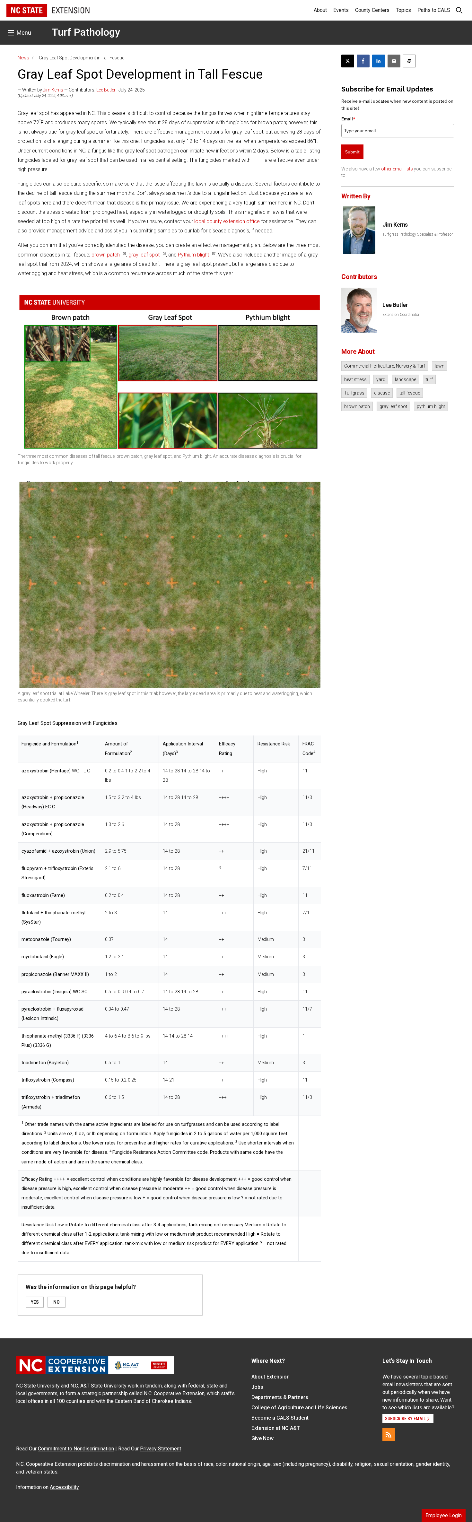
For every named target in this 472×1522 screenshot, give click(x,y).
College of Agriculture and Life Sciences (299, 1408)
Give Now (262, 1438)
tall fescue (409, 393)
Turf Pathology (86, 32)
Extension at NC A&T (275, 1428)
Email (348, 119)
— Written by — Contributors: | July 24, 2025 (81, 89)
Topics (403, 10)
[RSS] (388, 1434)
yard (380, 379)
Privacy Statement (160, 1449)
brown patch (106, 255)
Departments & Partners (279, 1397)
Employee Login (443, 1515)
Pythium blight (193, 255)
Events (341, 10)
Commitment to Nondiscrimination (76, 1449)
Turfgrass (354, 393)
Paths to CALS (433, 10)
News (23, 57)
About (320, 10)
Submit (352, 152)
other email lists (397, 168)
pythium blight (431, 406)
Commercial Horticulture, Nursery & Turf (384, 366)
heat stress (355, 379)
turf (429, 379)
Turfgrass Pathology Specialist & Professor (417, 234)
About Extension (270, 1377)
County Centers (372, 10)
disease (382, 393)
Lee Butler (106, 89)
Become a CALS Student (280, 1418)
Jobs (257, 1387)
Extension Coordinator (400, 314)
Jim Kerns (53, 89)
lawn (439, 366)
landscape (405, 379)
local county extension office (227, 221)
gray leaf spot (144, 255)
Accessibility (64, 1487)
